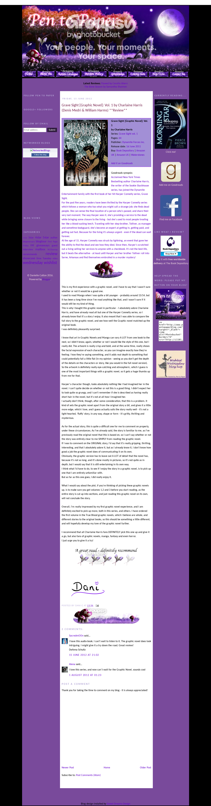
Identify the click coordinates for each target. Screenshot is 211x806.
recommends (30, 254)
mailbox (40, 249)
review (52, 254)
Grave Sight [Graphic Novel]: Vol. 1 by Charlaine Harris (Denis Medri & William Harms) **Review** (102, 108)
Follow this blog (40, 155)
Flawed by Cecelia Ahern (114, 83)
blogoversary (29, 242)
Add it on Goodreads (122, 163)
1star (25, 238)
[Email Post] (96, 605)
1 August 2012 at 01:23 (85, 675)
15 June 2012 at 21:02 (84, 655)
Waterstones (137, 155)
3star (31, 237)
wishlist (50, 263)
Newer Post (68, 767)
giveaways (42, 245)
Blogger (46, 279)
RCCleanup (53, 249)
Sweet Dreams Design (118, 804)
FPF (32, 245)
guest (55, 245)
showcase (29, 258)
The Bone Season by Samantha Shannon (105, 87)
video (55, 258)
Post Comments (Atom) (88, 775)
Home (107, 767)
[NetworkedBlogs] (40, 150)
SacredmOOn (76, 635)
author (54, 237)
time (38, 258)
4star (38, 237)
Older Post (145, 767)
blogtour (41, 241)
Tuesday (47, 258)
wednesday (33, 263)
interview (28, 249)
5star (46, 237)
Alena (72, 664)
